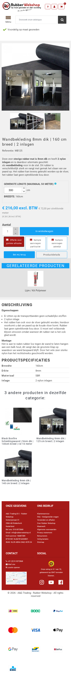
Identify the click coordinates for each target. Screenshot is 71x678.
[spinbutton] (15, 190)
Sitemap (40, 542)
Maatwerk (41, 526)
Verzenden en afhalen (46, 520)
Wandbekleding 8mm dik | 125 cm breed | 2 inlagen (50, 440)
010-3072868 (18, 529)
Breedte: (9, 196)
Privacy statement (44, 533)
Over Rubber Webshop (46, 523)
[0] (61, 6)
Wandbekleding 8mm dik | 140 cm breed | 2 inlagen (16, 482)
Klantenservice (43, 514)
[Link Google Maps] (16, 577)
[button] (24, 188)
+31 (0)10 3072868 (15, 561)
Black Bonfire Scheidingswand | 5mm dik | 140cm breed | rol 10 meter (17, 441)
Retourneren (42, 536)
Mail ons (11, 564)
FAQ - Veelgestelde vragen (48, 517)
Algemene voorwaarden (46, 529)
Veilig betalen (42, 539)
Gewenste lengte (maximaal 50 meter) (28, 184)
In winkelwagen (44, 231)
